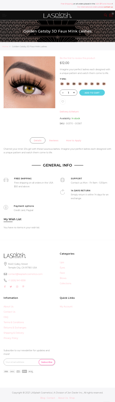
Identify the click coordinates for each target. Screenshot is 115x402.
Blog (42, 398)
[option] (62, 83)
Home (5, 46)
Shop (72, 398)
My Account (66, 306)
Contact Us (9, 311)
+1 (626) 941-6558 (17, 280)
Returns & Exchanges (15, 327)
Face (62, 273)
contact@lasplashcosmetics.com (25, 274)
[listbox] (85, 84)
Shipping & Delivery (14, 333)
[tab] (37, 140)
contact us (108, 7)
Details (37, 140)
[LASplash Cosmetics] (57, 15)
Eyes (62, 267)
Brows (63, 278)
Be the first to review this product (77, 58)
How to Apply (73, 140)
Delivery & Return (69, 111)
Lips (62, 262)
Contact (51, 398)
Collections (65, 283)
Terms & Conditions (14, 322)
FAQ (6, 317)
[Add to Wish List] (63, 102)
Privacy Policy (11, 338)
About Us (8, 306)
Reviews (53, 140)
